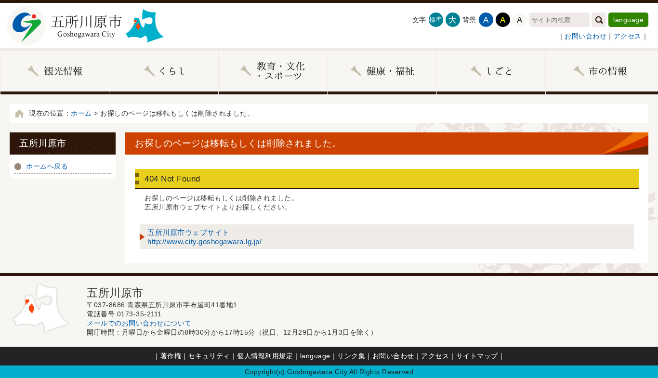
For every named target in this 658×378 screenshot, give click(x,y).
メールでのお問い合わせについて (139, 323)
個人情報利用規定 (265, 356)
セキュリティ (209, 356)
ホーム (81, 113)
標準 (435, 19)
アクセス (628, 36)
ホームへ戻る (47, 166)
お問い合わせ (585, 36)
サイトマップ (477, 356)
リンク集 (351, 356)
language (628, 20)
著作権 (171, 356)
